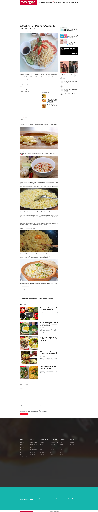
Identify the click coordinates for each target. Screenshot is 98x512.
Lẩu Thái (41, 447)
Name (21, 401)
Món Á (59, 2)
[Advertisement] (49, 14)
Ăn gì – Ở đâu (49, 498)
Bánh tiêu (51, 454)
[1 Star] (20, 289)
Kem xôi (51, 447)
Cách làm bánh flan (33, 444)
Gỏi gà (41, 451)
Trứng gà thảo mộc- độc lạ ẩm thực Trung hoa (71, 85)
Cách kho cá (62, 452)
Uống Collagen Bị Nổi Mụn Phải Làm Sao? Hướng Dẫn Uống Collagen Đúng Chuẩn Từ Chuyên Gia (72, 41)
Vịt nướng (61, 451)
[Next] (51, 110)
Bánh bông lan (52, 452)
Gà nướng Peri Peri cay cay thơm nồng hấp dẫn (70, 94)
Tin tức (63, 498)
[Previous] (49, 110)
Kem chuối (52, 449)
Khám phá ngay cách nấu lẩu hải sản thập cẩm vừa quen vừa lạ (70, 90)
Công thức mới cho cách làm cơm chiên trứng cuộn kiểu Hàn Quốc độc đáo (52, 100)
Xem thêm (42, 316)
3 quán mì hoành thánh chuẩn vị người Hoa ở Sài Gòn (48, 367)
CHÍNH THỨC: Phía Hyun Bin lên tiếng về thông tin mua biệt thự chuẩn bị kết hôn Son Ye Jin (67, 76)
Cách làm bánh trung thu (74, 440)
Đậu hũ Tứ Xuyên (43, 452)
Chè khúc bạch (42, 445)
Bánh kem (42, 442)
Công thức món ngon (24, 499)
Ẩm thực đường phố (70, 498)
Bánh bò (41, 456)
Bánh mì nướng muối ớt (54, 442)
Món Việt (55, 2)
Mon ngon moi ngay (23, 456)
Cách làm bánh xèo (33, 451)
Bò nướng (61, 456)
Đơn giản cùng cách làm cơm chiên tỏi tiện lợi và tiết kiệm (52, 95)
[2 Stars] (21, 289)
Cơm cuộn (62, 447)
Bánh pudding (22, 447)
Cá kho (61, 445)
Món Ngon (39, 498)
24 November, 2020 (43, 369)
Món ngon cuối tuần (32, 498)
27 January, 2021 (42, 356)
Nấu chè (21, 445)
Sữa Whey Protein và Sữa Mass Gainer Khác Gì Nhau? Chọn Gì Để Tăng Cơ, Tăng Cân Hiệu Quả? (72, 29)
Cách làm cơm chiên (25, 286)
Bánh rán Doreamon (53, 451)
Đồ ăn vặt (68, 2)
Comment (22, 388)
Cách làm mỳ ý (32, 440)
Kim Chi (21, 444)
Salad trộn (62, 440)
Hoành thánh (42, 454)
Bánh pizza (42, 440)
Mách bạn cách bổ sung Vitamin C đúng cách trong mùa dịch (48, 308)
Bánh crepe (52, 456)
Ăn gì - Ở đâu (23, 366)
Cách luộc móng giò (33, 449)
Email (21, 405)
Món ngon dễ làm (23, 498)
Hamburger (22, 442)
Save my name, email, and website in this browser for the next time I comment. (33, 411)
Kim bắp (61, 454)
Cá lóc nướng (22, 449)
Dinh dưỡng (73, 2)
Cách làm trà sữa (33, 445)
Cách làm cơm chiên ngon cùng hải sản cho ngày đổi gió (52, 105)
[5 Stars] (23, 289)
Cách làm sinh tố (33, 454)
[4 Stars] (22, 289)
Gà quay (41, 444)
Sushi (61, 449)
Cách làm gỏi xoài (33, 452)
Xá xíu (41, 449)
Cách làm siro (32, 456)
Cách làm (44, 498)
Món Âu (63, 2)
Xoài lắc (51, 440)
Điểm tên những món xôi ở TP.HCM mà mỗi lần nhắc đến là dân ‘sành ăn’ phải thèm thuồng (49, 324)
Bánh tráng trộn (52, 445)
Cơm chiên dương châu (24, 451)
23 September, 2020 (23, 31)
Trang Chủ (42, 2)
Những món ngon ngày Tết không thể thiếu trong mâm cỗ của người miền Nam (48, 353)
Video (60, 498)
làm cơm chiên (30, 79)
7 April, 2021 (42, 327)
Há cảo (21, 454)
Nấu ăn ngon (55, 498)
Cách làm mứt (32, 447)
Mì (20, 440)
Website (41, 405)
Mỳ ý (61, 442)
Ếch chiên (22, 452)
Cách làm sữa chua (33, 442)
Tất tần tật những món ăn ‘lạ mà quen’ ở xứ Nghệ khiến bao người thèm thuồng (48, 338)
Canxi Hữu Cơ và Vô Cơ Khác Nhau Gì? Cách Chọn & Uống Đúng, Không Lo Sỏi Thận (72, 35)
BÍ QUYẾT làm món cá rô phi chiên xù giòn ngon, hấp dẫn (70, 82)
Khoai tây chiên (52, 444)
